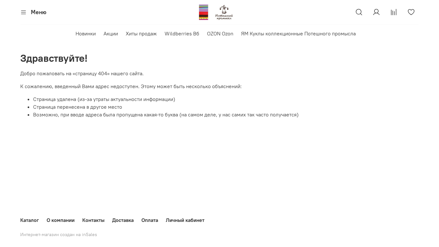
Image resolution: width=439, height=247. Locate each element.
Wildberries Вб (182, 33)
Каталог (29, 220)
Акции (110, 33)
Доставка (123, 220)
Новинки (86, 33)
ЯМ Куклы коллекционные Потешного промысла (298, 33)
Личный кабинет (185, 220)
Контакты (93, 220)
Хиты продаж (141, 33)
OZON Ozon (220, 33)
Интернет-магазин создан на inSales (58, 234)
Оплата (149, 220)
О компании (61, 220)
